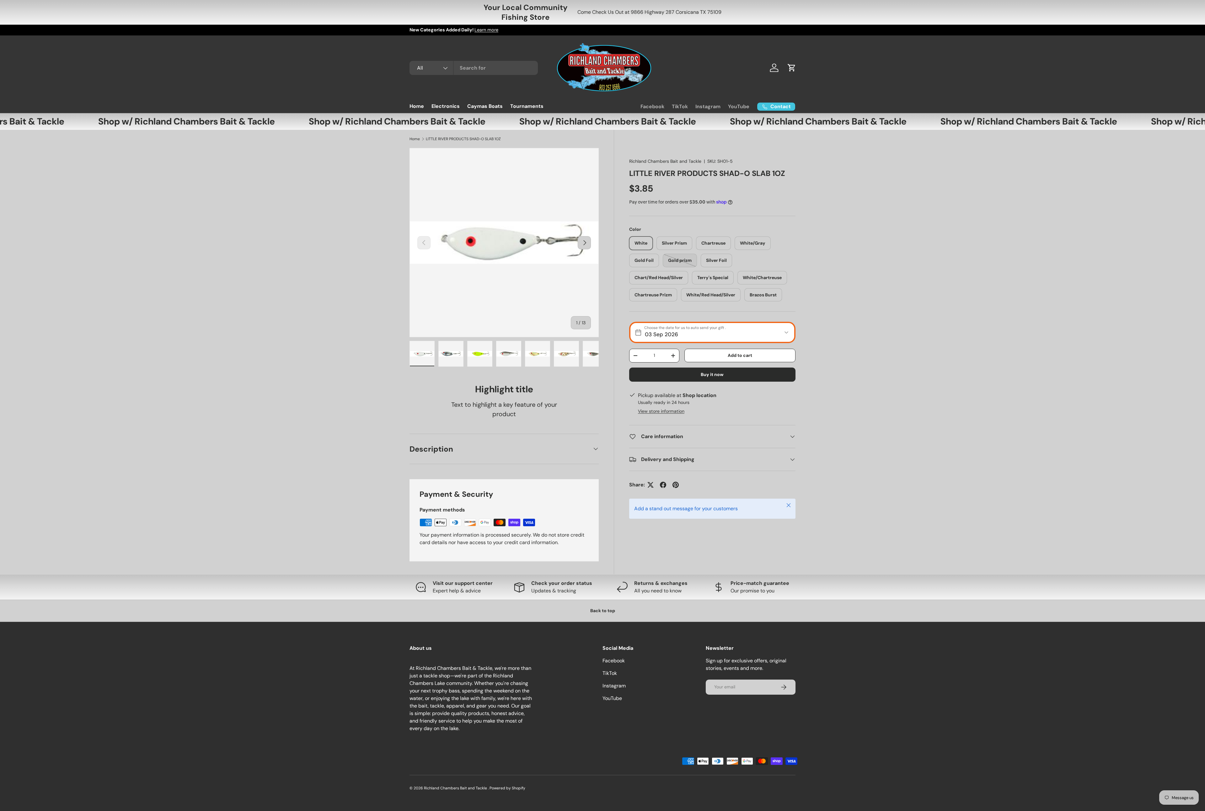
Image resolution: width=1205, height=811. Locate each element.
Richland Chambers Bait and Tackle (665, 161)
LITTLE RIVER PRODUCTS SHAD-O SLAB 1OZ (463, 139)
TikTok (680, 106)
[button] (792, 68)
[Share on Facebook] (663, 485)
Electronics (445, 106)
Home (417, 106)
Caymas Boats (485, 106)
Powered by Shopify (507, 788)
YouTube (738, 106)
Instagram (707, 106)
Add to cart (740, 355)
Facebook (652, 106)
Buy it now (712, 374)
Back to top (602, 610)
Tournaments (527, 106)
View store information (661, 411)
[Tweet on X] (650, 485)
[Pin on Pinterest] (675, 485)
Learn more (486, 30)
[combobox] (474, 68)
